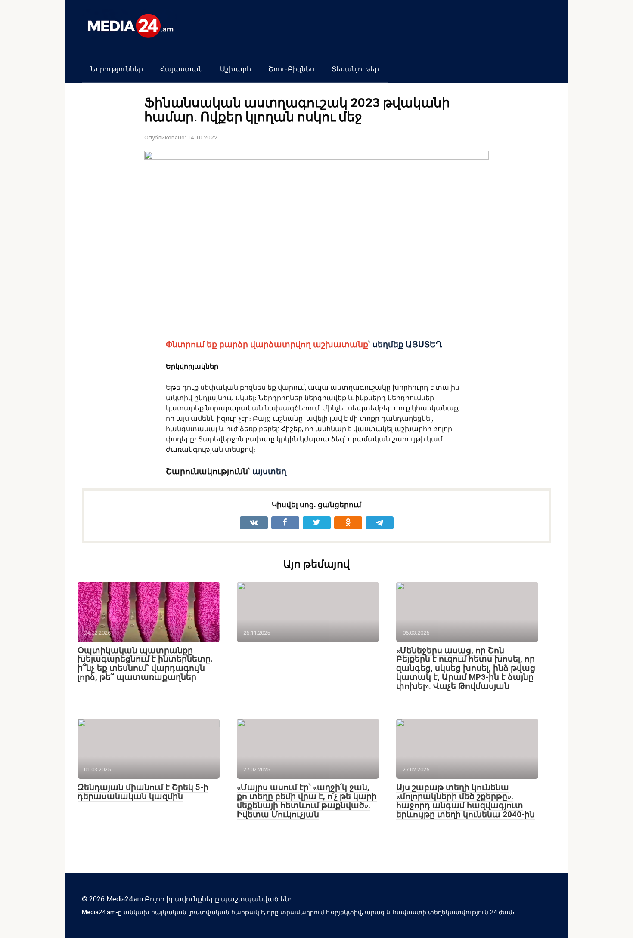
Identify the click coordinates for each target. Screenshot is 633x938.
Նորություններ (116, 69)
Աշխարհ (235, 69)
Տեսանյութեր (355, 69)
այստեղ (269, 471)
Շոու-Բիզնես (291, 69)
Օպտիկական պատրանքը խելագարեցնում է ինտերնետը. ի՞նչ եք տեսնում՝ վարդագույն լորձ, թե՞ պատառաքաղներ (145, 663)
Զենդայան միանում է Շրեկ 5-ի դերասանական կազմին (143, 791)
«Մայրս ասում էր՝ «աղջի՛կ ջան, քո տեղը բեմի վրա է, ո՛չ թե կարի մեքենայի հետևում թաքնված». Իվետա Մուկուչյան (307, 800)
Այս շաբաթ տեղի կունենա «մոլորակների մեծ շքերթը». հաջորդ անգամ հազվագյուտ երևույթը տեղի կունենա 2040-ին (465, 800)
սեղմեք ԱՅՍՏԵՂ (407, 344)
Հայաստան (181, 69)
